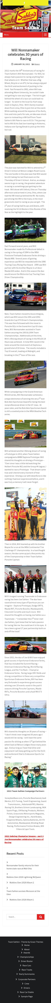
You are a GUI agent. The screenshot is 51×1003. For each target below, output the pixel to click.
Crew (27, 983)
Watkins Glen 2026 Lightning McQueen (24, 877)
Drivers (27, 988)
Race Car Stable (27, 992)
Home (27, 945)
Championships (27, 957)
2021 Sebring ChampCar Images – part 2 (24, 836)
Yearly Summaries (27, 974)
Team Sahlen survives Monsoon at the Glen (23, 893)
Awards (27, 952)
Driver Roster (27, 961)
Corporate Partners (26, 979)
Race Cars (26, 965)
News (37, 64)
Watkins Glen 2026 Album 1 (22, 899)
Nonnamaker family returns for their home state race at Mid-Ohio (23, 867)
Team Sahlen (25, 28)
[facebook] (24, 2)
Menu (6, 34)
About (27, 949)
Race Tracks (27, 969)
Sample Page (27, 996)
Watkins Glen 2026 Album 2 (22, 882)
